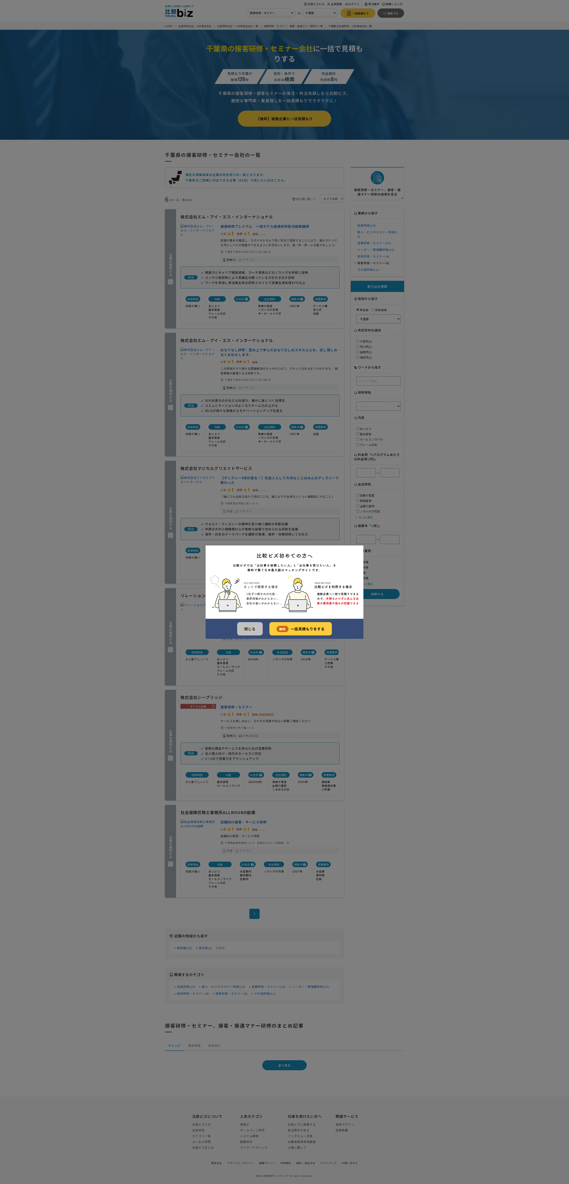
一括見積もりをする (302, 628)
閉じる (250, 628)
